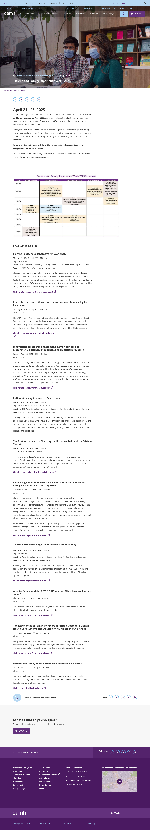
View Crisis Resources (119, 3)
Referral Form (88, 8)
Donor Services (45, 785)
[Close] (145, 3)
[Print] (39, 100)
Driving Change (19, 788)
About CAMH (44, 768)
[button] (28, 14)
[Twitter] (118, 752)
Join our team (71, 8)
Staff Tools (115, 813)
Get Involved (18, 785)
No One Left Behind (29, 8)
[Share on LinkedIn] (27, 100)
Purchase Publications (48, 775)
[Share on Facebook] (15, 100)
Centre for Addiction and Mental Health (35, 75)
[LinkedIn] (123, 752)
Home (6, 90)
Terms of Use (44, 823)
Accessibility (124, 8)
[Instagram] (129, 752)
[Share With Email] (33, 100)
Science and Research (21, 775)
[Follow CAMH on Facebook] (112, 752)
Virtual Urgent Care (108, 8)
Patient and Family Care (22, 768)
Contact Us (7, 8)
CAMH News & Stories (16, 90)
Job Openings (44, 771)
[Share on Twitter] (21, 100)
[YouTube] (135, 752)
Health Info (17, 771)
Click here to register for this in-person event (33, 292)
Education (17, 778)
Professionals (18, 781)
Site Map (91, 823)
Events (42, 788)
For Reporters (45, 781)
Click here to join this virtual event (28, 688)
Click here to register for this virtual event (31, 388)
